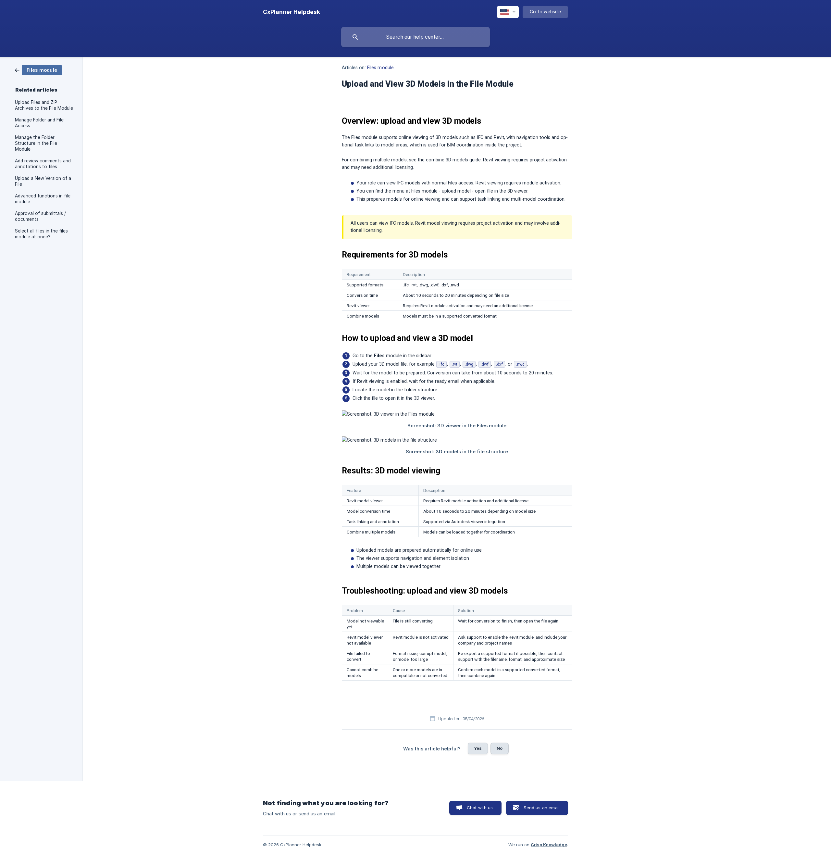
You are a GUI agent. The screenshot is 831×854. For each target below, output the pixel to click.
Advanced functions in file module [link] (42, 198)
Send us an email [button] (542, 807)
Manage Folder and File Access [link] (39, 122)
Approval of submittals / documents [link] (40, 216)
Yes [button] (478, 748)
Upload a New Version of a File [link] (43, 181)
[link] (38, 70)
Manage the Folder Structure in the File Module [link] (36, 143)
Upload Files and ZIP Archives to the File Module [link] (44, 105)
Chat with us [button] (480, 807)
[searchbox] (415, 37)
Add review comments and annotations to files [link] (43, 163)
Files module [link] (380, 67)
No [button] (499, 748)
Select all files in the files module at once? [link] (41, 233)
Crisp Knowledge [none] (549, 844)
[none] (291, 12)
